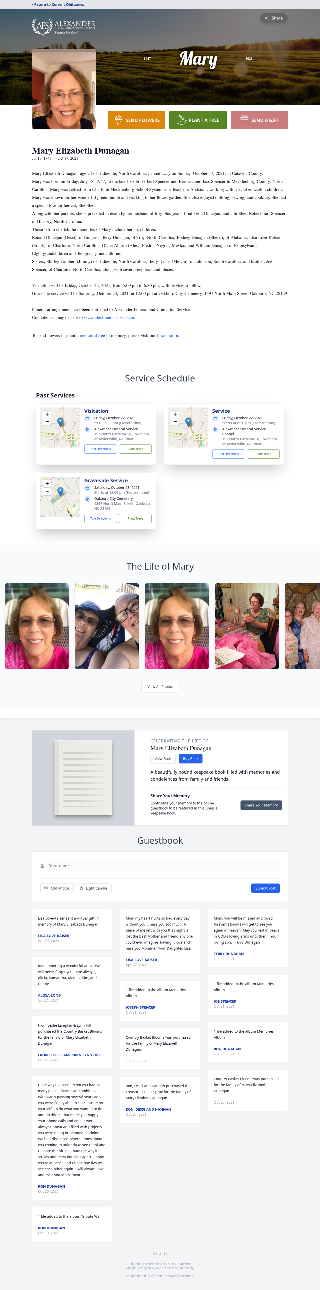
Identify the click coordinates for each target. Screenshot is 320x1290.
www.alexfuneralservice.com (110, 317)
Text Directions (100, 449)
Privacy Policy (145, 1268)
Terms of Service (173, 1268)
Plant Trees (135, 449)
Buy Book (190, 758)
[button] (60, 422)
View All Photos (160, 686)
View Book (163, 758)
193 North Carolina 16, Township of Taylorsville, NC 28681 (121, 436)
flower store (167, 335)
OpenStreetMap (165, 1276)
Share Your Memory (261, 805)
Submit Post (266, 888)
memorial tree (92, 335)
